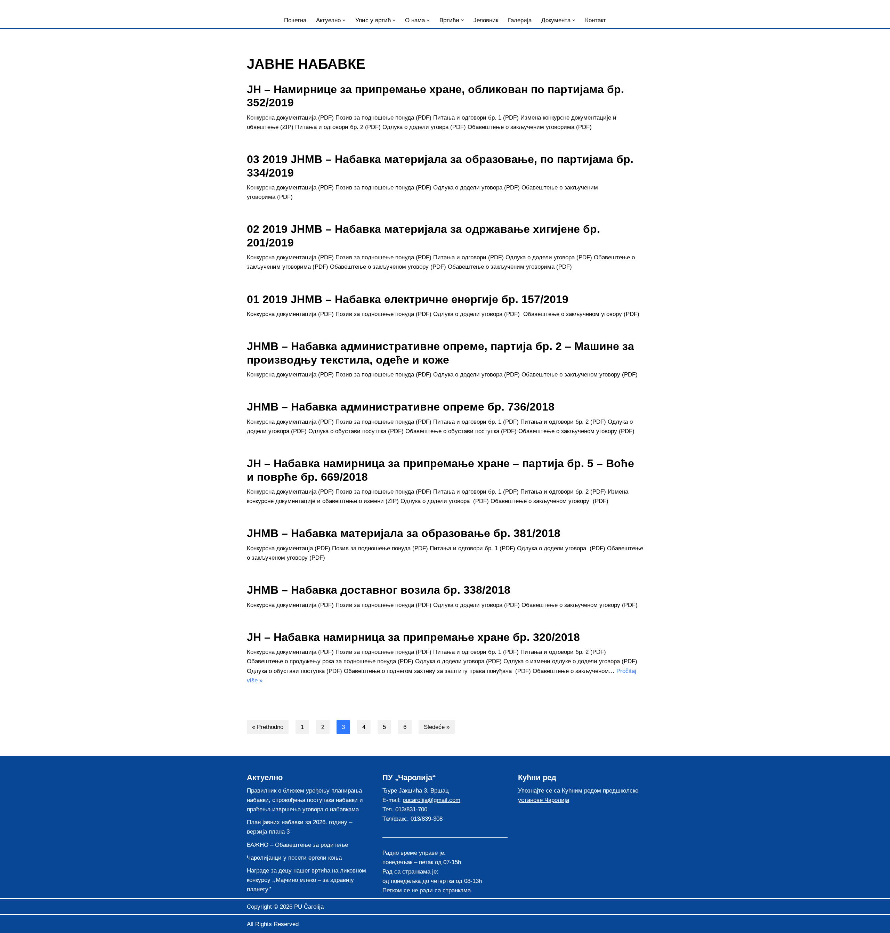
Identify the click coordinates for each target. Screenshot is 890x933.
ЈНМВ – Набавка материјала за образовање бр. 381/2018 (403, 533)
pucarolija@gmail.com (431, 800)
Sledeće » (437, 727)
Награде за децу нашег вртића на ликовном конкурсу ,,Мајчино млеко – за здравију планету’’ (306, 880)
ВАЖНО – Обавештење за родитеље (297, 845)
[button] (344, 20)
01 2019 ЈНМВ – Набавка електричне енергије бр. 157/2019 (407, 299)
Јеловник (486, 20)
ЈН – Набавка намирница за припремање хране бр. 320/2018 (413, 637)
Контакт (595, 20)
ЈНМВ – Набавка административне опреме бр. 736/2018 (401, 406)
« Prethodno (267, 727)
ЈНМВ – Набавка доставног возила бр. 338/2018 (378, 590)
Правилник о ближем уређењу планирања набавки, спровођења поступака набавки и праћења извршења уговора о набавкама (305, 800)
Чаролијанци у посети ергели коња (294, 857)
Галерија (520, 20)
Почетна (295, 20)
